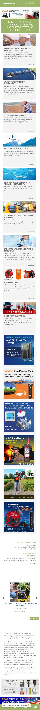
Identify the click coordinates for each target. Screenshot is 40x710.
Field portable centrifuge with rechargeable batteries (20, 604)
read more (31, 64)
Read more (31, 98)
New (20, 579)
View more (34, 618)
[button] (35, 699)
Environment (29, 3)
